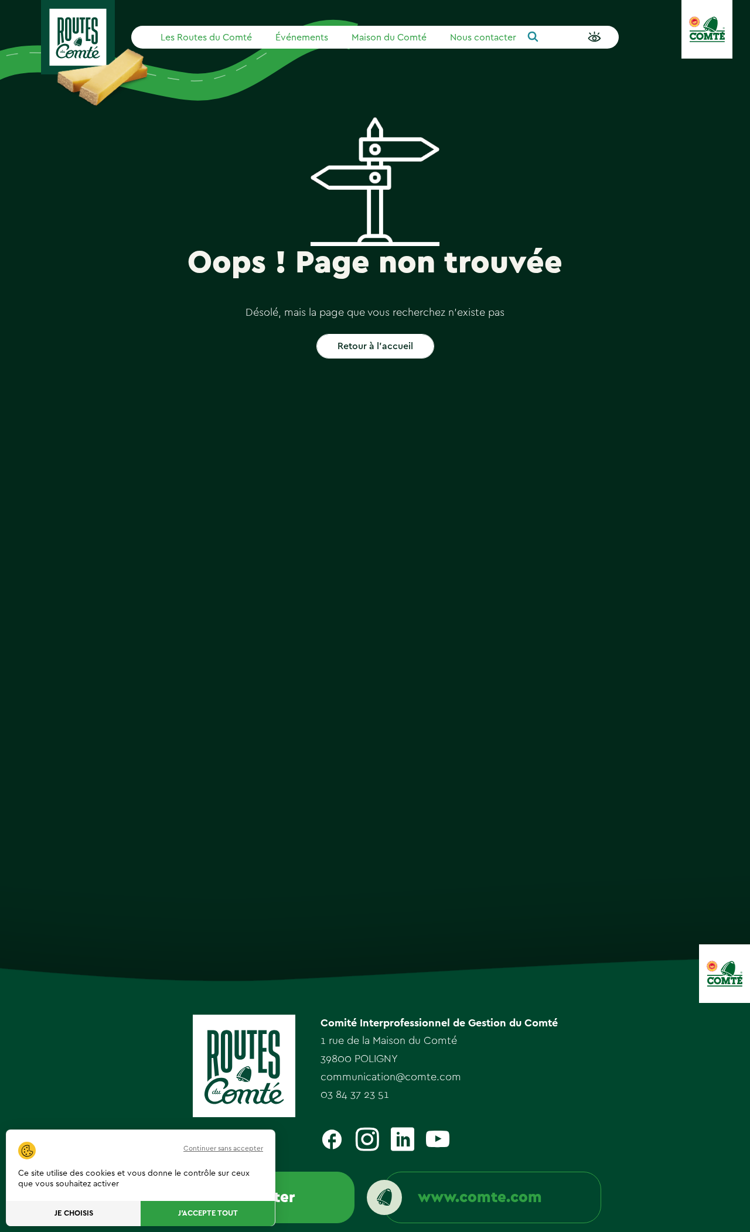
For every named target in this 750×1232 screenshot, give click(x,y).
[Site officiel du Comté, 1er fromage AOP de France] (706, 29)
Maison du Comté (389, 37)
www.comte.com (480, 1197)
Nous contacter (483, 37)
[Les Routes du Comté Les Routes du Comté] (78, 37)
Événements (301, 37)
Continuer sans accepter (223, 1148)
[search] (533, 37)
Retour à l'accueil (375, 346)
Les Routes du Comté (206, 37)
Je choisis (73, 1213)
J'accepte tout (208, 1213)
